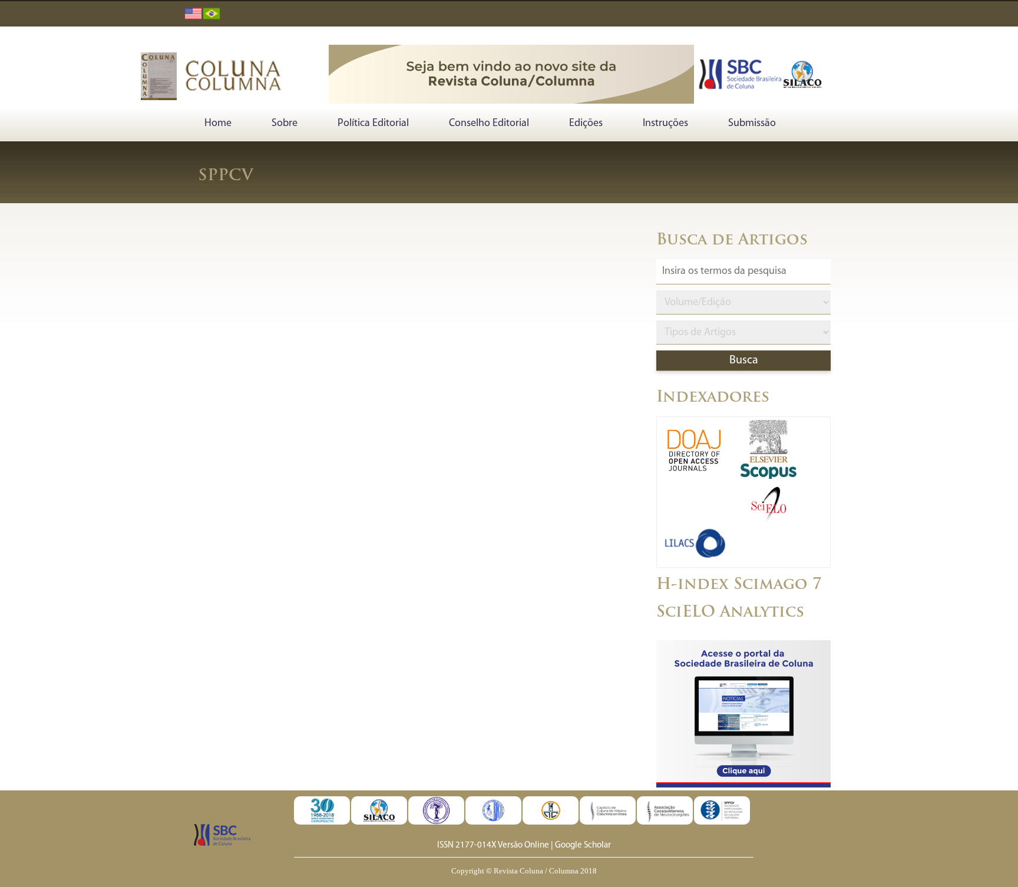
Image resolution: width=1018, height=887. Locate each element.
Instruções (665, 123)
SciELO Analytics (730, 613)
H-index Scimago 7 (739, 585)
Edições (586, 123)
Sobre (285, 123)
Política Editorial (373, 123)
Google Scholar (583, 845)
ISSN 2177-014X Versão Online (493, 845)
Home (218, 123)
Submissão (752, 123)
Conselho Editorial (489, 123)
